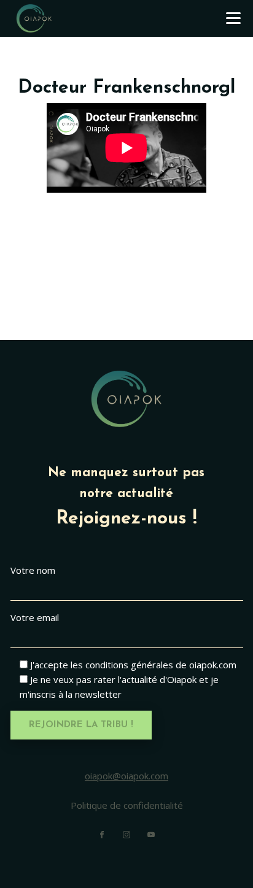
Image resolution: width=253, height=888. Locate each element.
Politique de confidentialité (127, 805)
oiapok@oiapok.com (126, 776)
